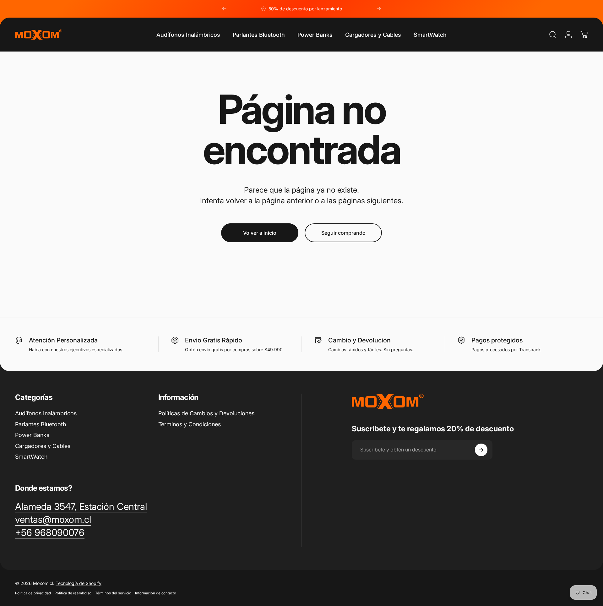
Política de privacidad (33, 593)
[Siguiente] (379, 9)
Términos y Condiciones (189, 424)
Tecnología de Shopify (78, 583)
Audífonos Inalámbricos (46, 413)
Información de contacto (155, 593)
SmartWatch (31, 456)
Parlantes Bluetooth (40, 424)
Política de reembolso (73, 593)
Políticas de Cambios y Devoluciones (206, 413)
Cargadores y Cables (42, 446)
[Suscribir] (481, 450)
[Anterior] (224, 9)
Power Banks (32, 435)
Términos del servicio (113, 593)
